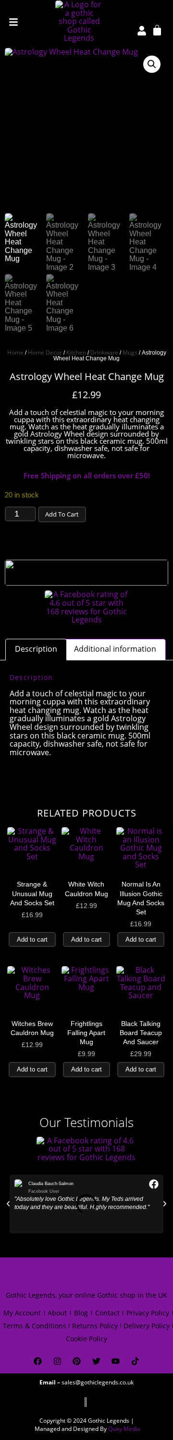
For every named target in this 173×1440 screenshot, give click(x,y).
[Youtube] (116, 1361)
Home (15, 352)
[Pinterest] (76, 1361)
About (57, 1312)
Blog (81, 1312)
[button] (152, 64)
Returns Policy (95, 1325)
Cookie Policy (86, 1338)
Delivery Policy (147, 1325)
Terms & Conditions (34, 1325)
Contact (107, 1312)
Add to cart (62, 514)
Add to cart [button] (32, 939)
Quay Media (124, 1429)
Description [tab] (36, 649)
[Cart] (157, 29)
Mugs (130, 352)
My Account (22, 1312)
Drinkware (104, 352)
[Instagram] (57, 1361)
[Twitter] (96, 1361)
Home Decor (45, 352)
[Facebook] (37, 1361)
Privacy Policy (147, 1312)
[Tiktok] (135, 1361)
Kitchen (76, 352)
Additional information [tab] (115, 649)
